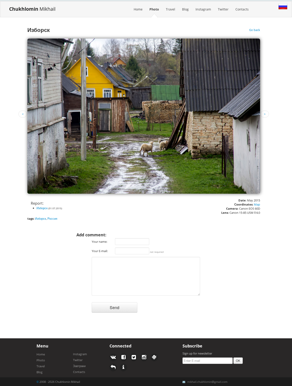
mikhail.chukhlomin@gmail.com (207, 381)
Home (138, 9)
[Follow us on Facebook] (113, 357)
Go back (254, 30)
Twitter (223, 9)
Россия (52, 218)
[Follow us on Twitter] (123, 357)
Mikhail (32, 9)
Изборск (42, 208)
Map (257, 204)
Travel (170, 9)
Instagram (203, 9)
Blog (185, 9)
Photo (154, 9)
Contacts (242, 9)
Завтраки (79, 366)
